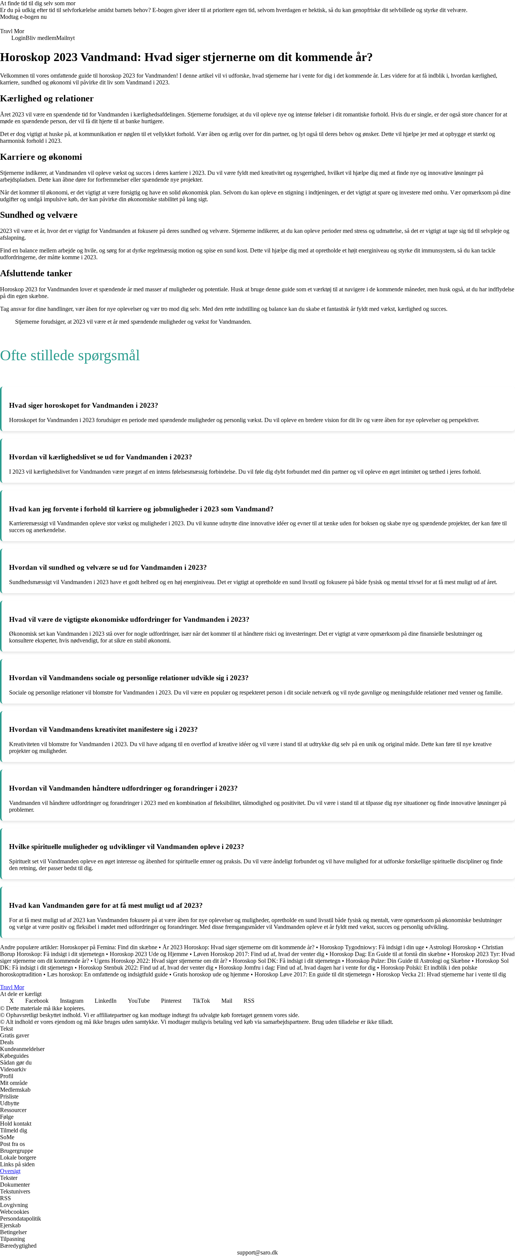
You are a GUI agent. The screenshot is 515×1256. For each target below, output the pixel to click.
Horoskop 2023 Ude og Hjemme (149, 954)
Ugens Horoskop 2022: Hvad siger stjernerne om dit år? (160, 961)
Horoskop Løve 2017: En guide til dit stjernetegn (312, 974)
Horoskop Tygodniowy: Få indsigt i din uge (372, 947)
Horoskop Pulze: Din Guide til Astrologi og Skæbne (408, 961)
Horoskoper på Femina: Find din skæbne (108, 947)
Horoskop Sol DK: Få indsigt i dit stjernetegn (286, 961)
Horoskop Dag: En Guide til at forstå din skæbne (388, 954)
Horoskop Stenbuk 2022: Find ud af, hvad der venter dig (145, 967)
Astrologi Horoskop (453, 947)
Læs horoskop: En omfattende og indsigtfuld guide (107, 974)
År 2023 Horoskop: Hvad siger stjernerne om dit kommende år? (238, 947)
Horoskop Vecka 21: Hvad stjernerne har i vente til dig (441, 974)
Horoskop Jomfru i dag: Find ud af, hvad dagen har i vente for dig (297, 967)
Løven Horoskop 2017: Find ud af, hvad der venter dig (258, 954)
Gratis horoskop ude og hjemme (211, 974)
